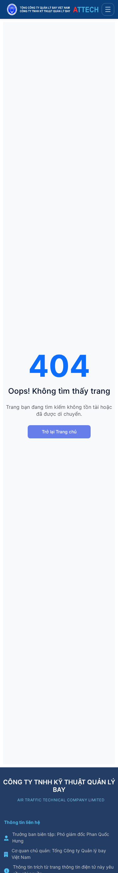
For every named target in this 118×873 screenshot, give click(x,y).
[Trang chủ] (53, 9)
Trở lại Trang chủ (59, 431)
